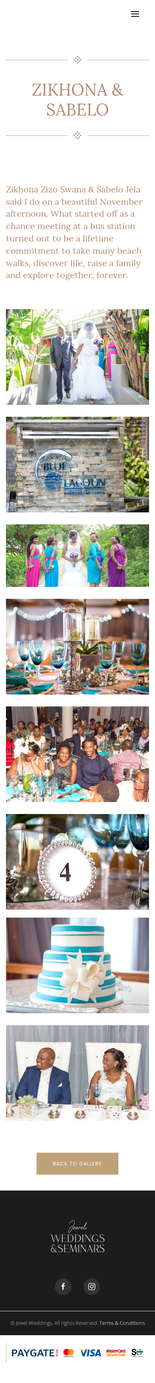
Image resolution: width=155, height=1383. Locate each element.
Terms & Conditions (122, 1322)
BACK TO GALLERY (77, 1163)
